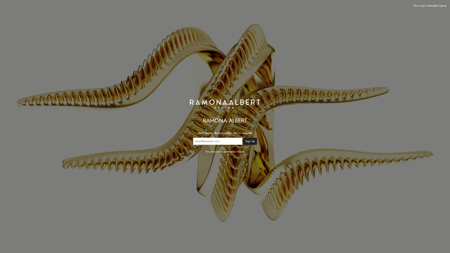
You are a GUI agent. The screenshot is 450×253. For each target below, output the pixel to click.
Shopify (241, 151)
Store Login (419, 5)
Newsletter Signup (437, 5)
